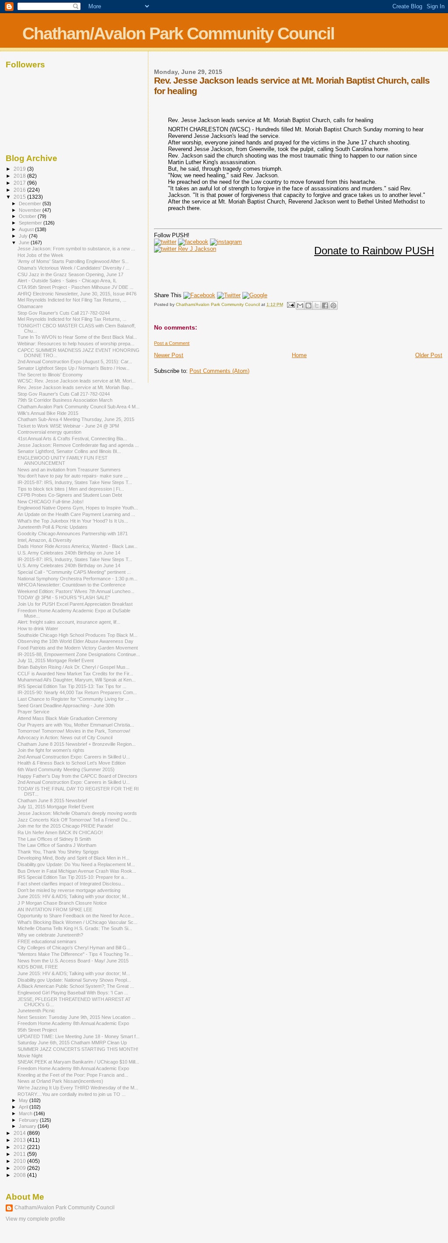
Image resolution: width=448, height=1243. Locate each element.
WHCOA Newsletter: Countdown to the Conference (72, 584)
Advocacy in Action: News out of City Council (65, 737)
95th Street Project (37, 1029)
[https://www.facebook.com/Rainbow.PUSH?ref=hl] (193, 242)
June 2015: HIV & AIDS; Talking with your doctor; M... (74, 896)
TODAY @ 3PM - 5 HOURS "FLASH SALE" (64, 597)
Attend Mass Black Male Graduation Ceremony (67, 718)
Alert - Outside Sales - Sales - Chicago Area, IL (67, 280)
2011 (20, 1154)
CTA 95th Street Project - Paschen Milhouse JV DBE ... (75, 287)
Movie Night (30, 1055)
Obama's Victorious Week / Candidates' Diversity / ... (74, 267)
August (27, 229)
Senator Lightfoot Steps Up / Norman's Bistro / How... (74, 368)
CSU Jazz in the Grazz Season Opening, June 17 (70, 274)
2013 (20, 1140)
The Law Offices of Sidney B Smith (54, 839)
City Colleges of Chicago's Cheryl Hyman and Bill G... (74, 947)
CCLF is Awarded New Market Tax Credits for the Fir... (75, 673)
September (31, 222)
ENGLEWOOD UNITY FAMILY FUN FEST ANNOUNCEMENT (63, 460)
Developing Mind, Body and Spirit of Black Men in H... (74, 857)
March (26, 1113)
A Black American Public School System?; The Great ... (76, 986)
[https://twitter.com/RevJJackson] (185, 249)
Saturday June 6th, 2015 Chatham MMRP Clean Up (72, 1042)
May (24, 1100)
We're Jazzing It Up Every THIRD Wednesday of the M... (78, 1087)
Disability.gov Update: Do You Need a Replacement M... (76, 864)
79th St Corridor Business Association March (65, 400)
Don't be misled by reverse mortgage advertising (69, 890)
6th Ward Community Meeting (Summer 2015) (66, 769)
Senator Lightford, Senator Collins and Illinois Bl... (69, 451)
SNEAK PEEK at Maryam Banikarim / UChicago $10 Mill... (78, 1061)
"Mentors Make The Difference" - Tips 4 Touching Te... (75, 954)
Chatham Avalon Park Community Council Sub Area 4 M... (79, 406)
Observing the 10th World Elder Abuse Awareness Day (75, 641)
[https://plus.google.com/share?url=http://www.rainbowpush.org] (254, 295)
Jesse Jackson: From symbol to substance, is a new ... (76, 248)
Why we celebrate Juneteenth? (50, 935)
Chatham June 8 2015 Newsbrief (52, 800)
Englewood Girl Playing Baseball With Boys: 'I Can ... (73, 992)
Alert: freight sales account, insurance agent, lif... (69, 622)
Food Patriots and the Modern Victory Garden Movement (78, 647)
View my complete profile (35, 1219)
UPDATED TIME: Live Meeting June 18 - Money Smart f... (79, 1036)
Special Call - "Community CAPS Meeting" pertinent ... (74, 572)
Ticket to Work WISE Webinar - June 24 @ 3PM (68, 425)
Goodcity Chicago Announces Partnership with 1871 (73, 533)
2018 (20, 176)
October (28, 216)
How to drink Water (38, 628)
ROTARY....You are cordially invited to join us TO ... (72, 1094)
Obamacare (30, 306)
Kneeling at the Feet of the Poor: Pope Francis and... (73, 1075)
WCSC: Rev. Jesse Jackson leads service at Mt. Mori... (77, 380)
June (25, 242)
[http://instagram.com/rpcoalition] (226, 242)
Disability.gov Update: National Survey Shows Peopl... (74, 980)
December (30, 203)
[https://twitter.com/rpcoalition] (165, 242)
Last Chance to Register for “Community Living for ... (73, 699)
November (30, 210)
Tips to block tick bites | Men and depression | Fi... (71, 489)
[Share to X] (316, 305)
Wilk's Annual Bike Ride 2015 (48, 413)
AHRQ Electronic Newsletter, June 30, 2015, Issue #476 (77, 293)
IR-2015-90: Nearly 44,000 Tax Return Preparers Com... (77, 692)
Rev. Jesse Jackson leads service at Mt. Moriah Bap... (75, 387)
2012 (20, 1147)
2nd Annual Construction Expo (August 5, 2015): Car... (75, 361)
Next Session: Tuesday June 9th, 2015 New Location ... (77, 1017)
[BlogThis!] (308, 305)
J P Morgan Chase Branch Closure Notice (62, 903)
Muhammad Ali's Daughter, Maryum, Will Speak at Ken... (77, 679)
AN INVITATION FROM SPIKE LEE (55, 909)
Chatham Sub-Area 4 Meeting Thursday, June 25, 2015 (76, 419)
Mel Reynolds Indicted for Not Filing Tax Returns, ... (72, 299)
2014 (20, 1133)
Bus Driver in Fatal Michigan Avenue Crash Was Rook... (77, 871)
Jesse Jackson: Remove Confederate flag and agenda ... (78, 445)
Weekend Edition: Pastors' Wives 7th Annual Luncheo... (76, 591)
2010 (20, 1161)
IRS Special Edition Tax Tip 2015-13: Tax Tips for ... (72, 686)
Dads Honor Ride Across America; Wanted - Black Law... (77, 546)
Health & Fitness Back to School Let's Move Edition (72, 762)
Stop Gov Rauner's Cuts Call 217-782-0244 (64, 313)
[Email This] (300, 305)
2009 (20, 1168)
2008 (20, 1175)
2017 (20, 183)
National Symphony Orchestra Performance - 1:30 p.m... (77, 578)
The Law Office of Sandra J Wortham (57, 845)
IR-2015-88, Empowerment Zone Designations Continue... (79, 654)
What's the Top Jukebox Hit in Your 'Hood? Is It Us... (73, 520)
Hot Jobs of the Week (40, 255)
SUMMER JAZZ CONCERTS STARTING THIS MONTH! (78, 1049)
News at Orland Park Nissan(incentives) (60, 1081)
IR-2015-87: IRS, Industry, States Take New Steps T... (75, 482)
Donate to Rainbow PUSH (374, 250)
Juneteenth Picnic (36, 1010)
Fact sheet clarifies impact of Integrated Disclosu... (71, 883)
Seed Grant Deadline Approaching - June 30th (66, 705)
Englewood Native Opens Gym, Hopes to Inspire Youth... (78, 507)
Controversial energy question (49, 432)
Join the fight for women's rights (51, 750)
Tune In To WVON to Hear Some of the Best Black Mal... (77, 337)
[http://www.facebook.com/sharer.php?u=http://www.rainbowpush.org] (199, 295)
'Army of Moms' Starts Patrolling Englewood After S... (73, 261)
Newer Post (168, 355)
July (24, 236)
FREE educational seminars (47, 941)
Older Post (428, 355)
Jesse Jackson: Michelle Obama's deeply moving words (77, 813)
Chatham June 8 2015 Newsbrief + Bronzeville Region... (77, 744)
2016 (20, 190)
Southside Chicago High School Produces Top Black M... (77, 635)
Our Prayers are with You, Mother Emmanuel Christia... (76, 724)
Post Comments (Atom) (219, 371)
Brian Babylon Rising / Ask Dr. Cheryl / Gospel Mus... (74, 667)
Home (299, 355)
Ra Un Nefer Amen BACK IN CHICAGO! (60, 832)
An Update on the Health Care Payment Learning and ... (76, 514)
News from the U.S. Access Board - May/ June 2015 (73, 960)
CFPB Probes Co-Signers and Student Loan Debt (70, 495)
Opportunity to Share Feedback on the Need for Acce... (76, 915)
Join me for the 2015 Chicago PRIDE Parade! (65, 826)
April (24, 1107)
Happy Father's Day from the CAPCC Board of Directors (77, 776)
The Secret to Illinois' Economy (50, 374)
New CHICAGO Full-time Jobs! (51, 501)
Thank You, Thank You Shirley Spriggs (58, 851)
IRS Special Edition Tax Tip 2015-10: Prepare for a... (73, 877)
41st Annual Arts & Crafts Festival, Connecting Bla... (72, 438)
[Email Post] (290, 304)
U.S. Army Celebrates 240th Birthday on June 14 (69, 552)
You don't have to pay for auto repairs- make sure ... (73, 475)
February (29, 1120)
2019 (20, 169)
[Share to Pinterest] (333, 305)
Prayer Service (33, 711)
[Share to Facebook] (325, 305)
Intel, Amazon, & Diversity (45, 540)
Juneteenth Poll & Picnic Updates (53, 527)
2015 (20, 197)
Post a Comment (171, 343)
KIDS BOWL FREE (38, 966)
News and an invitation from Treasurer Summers (69, 469)
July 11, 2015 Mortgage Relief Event (56, 660)
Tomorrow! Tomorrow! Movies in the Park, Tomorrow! (74, 731)
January (28, 1126)
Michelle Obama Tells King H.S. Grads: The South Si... (75, 928)
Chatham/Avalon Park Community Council (178, 33)
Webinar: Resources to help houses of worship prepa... (76, 343)
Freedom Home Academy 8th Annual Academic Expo (73, 1023)
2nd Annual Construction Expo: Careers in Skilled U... (74, 756)
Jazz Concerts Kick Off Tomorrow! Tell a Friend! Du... (74, 819)
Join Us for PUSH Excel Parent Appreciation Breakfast (75, 604)
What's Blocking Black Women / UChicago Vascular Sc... (77, 922)
